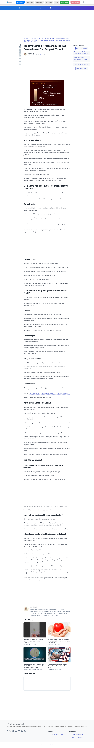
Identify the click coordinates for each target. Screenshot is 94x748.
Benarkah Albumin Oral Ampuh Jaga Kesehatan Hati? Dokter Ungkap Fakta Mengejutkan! (59, 641)
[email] (20, 64)
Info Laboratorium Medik (49, 745)
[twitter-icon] (10, 731)
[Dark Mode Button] (83, 2)
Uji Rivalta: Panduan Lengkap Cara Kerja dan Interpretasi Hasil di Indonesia (33, 641)
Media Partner (39, 2)
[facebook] (20, 48)
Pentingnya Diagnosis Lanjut (81, 64)
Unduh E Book (79, 734)
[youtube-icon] (16, 731)
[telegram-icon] (22, 731)
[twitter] (20, 51)
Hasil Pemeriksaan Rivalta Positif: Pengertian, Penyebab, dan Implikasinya (49, 393)
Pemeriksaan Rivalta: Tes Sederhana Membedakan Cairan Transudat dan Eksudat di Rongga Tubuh (34, 665)
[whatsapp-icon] (25, 731)
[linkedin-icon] (19, 731)
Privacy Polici (49, 2)
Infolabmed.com (58, 734)
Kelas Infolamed (20, 2)
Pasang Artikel (30, 2)
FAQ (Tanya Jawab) (81, 68)
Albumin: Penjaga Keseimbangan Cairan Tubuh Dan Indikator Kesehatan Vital (59, 665)
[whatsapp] (20, 54)
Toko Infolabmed (64, 2)
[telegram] (20, 58)
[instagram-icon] (13, 731)
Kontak (56, 2)
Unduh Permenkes (79, 737)
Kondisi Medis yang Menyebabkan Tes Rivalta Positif (80, 59)
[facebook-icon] (7, 731)
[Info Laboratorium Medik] (10, 2)
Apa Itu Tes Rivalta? (81, 48)
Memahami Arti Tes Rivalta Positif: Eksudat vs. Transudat (81, 52)
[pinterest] (20, 61)
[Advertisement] (47, 24)
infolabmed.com (75, 2)
